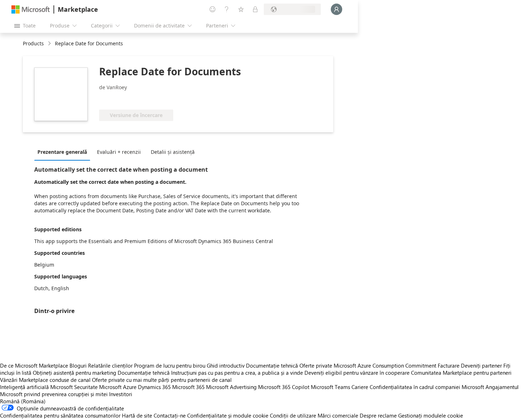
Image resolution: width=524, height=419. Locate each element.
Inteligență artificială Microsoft (36, 386)
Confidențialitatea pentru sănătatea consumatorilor (60, 415)
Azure (130, 386)
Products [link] (33, 43)
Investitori (120, 394)
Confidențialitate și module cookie (227, 415)
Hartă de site (137, 415)
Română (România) (23, 401)
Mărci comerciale (338, 415)
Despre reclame (378, 415)
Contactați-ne (170, 415)
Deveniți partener (481, 365)
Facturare (448, 365)
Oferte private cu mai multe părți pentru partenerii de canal (162, 379)
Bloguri (78, 365)
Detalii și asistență (173, 151)
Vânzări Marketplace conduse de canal (45, 379)
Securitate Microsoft (98, 386)
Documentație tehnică (272, 365)
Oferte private (315, 365)
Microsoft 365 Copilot (283, 386)
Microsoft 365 (188, 386)
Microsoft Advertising (231, 386)
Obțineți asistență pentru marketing (74, 372)
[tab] (64, 152)
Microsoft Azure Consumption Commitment (386, 365)
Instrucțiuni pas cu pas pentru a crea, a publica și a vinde (237, 372)
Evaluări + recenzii (119, 151)
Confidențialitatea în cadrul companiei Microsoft (427, 386)
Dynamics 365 (154, 386)
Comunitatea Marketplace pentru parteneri (461, 372)
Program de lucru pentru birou (169, 365)
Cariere (359, 386)
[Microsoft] (30, 9)
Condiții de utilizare (293, 415)
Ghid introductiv (226, 365)
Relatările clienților (110, 365)
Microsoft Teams (330, 386)
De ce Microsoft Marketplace (34, 365)
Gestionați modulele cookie (430, 415)
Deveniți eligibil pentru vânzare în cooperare (357, 372)
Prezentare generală (62, 151)
